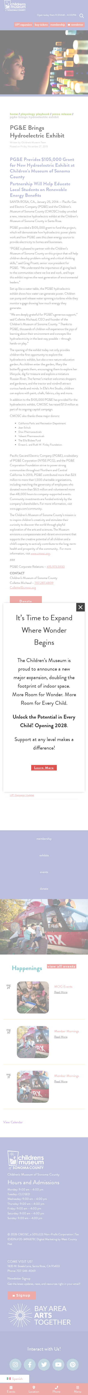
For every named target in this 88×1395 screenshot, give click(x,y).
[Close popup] (80, 607)
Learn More (44, 767)
